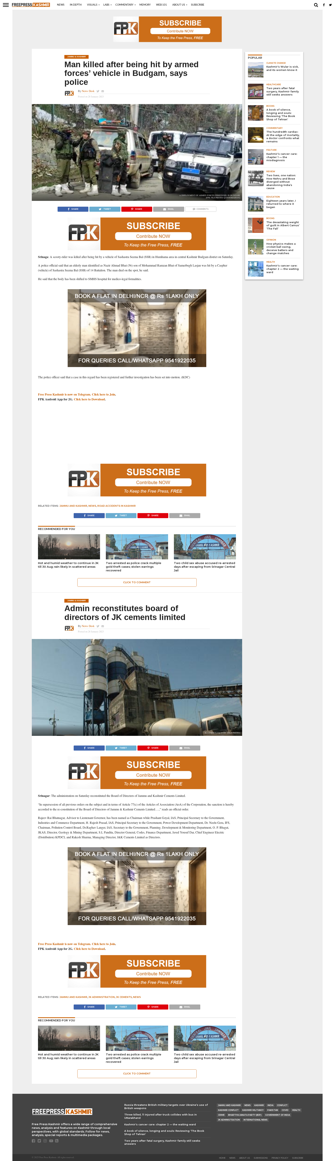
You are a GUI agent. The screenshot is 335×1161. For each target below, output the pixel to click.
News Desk (88, 91)
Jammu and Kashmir (73, 505)
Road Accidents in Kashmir (116, 505)
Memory (145, 5)
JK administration (101, 997)
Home (222, 1158)
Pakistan (272, 1110)
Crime (221, 1115)
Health (296, 1110)
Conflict (282, 1105)
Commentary (124, 5)
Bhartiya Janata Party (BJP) (245, 1115)
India (270, 1105)
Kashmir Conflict (228, 1110)
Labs (106, 5)
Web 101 (161, 5)
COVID (285, 1110)
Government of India (277, 1115)
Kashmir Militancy (253, 1110)
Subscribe (197, 5)
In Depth (76, 5)
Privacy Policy (280, 1158)
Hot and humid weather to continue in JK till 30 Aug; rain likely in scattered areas (68, 564)
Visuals (92, 5)
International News (255, 1120)
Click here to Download (89, 399)
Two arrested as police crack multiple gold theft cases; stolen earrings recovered (133, 566)
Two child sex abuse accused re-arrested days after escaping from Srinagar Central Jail (204, 566)
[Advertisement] (137, 433)
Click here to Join (103, 394)
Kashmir (259, 1105)
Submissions (261, 1158)
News (60, 5)
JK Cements (124, 997)
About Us (178, 5)
